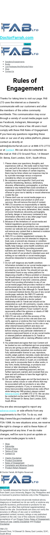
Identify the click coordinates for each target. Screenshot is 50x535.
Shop (7, 69)
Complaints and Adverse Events (19, 465)
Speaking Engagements (14, 62)
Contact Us (9, 71)
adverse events (8, 410)
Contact (10, 149)
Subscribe (9, 446)
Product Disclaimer (13, 460)
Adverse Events (12, 394)
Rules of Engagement (14, 463)
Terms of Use (11, 451)
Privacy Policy (11, 449)
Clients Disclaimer (13, 458)
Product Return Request (16, 468)
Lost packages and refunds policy (19, 67)
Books (7, 64)
